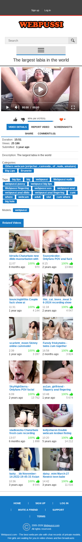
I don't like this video (22, 119)
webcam (23, 197)
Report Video (40, 127)
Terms (41, 516)
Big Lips (10, 170)
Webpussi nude (62, 179)
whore (9, 197)
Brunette (26, 170)
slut (48, 197)
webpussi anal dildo (17, 192)
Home (17, 503)
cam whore (63, 197)
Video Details (18, 127)
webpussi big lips (41, 183)
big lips (16, 179)
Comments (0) (47, 133)
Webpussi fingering (17, 188)
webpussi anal (66, 188)
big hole (10, 201)
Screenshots (63, 127)
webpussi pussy (15, 183)
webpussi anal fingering (49, 192)
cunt (72, 192)
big (28, 179)
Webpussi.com (51, 525)
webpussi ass (43, 188)
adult (38, 197)
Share (29, 133)
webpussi (42, 179)
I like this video (15, 119)
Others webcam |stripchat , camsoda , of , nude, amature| (40, 166)
